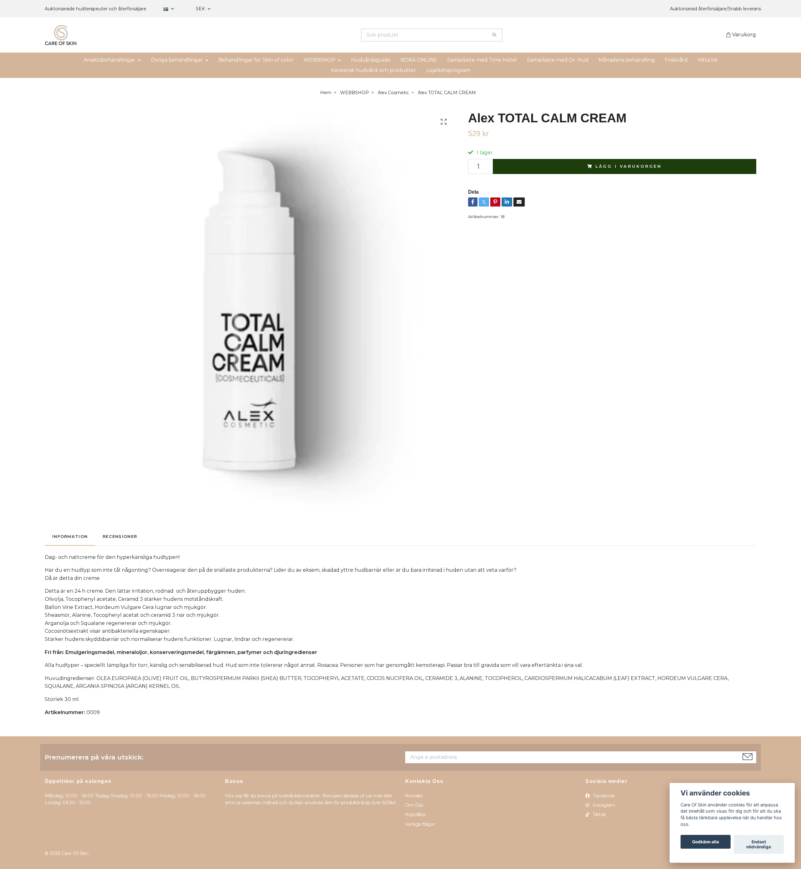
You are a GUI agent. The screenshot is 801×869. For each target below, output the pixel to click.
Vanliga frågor (420, 824)
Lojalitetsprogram (448, 70)
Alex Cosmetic (393, 92)
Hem (325, 92)
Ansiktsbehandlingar (109, 60)
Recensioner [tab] (120, 536)
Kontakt (414, 796)
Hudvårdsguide (370, 60)
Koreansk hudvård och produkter (373, 70)
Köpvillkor (415, 814)
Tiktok (598, 814)
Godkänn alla (705, 841)
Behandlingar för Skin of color (255, 60)
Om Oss (414, 805)
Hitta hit (708, 60)
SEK (201, 9)
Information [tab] (70, 536)
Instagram (603, 805)
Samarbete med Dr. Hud (558, 60)
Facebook (603, 796)
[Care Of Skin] (222, 35)
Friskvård (676, 60)
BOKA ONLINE (418, 60)
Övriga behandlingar (177, 60)
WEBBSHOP (319, 60)
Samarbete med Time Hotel (482, 60)
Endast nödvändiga (758, 844)
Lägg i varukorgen (628, 166)
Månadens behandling (627, 60)
